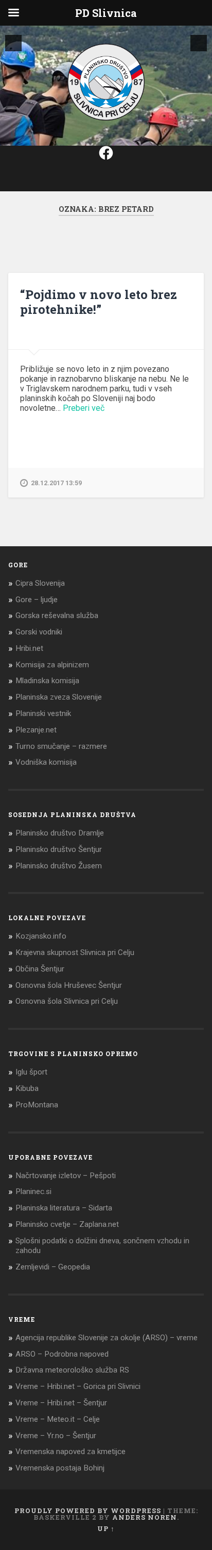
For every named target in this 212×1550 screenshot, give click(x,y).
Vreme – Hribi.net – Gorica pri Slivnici (77, 1386)
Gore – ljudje (36, 599)
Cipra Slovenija (40, 583)
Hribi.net (29, 648)
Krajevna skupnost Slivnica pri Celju (74, 952)
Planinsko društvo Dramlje (59, 833)
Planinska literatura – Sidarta (63, 1208)
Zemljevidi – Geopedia (52, 1266)
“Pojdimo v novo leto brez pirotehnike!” (98, 301)
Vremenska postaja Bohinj (59, 1468)
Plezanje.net (36, 729)
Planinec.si (33, 1191)
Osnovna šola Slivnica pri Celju (66, 1001)
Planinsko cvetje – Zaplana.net (67, 1224)
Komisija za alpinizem (52, 664)
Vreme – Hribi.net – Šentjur (61, 1402)
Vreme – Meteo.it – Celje (57, 1419)
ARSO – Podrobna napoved (62, 1354)
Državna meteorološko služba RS (72, 1370)
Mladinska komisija (47, 680)
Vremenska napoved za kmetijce (70, 1451)
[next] (198, 43)
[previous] (13, 43)
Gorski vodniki (38, 632)
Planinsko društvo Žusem (58, 865)
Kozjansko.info (40, 936)
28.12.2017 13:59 (56, 483)
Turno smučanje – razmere (61, 746)
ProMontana (36, 1104)
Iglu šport (31, 1072)
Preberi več (83, 408)
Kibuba (27, 1088)
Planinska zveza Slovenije (58, 697)
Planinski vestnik (43, 713)
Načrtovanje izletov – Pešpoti (65, 1175)
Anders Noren (144, 1517)
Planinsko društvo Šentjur (58, 849)
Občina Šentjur (39, 968)
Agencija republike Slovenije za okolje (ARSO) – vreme (106, 1337)
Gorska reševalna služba (56, 615)
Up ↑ (106, 1528)
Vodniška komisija (46, 762)
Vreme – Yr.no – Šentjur (55, 1435)
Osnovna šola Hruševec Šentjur (68, 985)
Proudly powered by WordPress (87, 1510)
